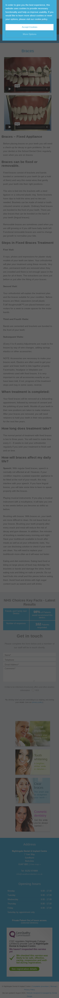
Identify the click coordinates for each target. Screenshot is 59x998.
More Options (29, 34)
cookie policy (41, 19)
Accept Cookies (29, 27)
